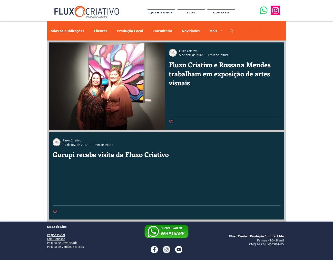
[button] (231, 31)
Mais (213, 31)
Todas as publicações (66, 31)
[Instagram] (275, 10)
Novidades (191, 31)
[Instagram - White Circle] (166, 249)
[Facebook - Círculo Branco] (154, 249)
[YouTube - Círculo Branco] (178, 249)
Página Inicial (56, 235)
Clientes (100, 31)
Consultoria (162, 31)
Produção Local (130, 31)
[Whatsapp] (263, 10)
